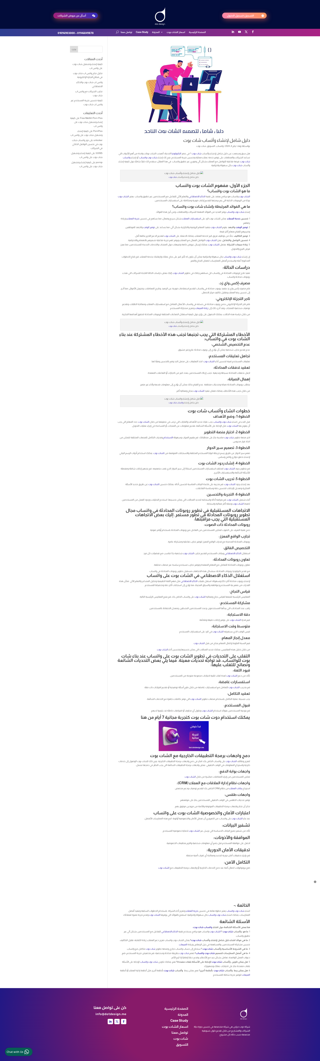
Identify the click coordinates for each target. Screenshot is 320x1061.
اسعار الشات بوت (176, 32)
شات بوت (201, 146)
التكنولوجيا (176, 153)
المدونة (156, 32)
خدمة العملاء (233, 218)
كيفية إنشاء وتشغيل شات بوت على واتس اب (86, 122)
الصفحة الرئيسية (197, 32)
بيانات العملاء (235, 788)
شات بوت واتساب (148, 157)
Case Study (142, 32)
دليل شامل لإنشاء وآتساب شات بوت (216, 140)
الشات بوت (244, 196)
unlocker (98, 140)
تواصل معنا (126, 32)
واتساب (220, 146)
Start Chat (34, 1033)
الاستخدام (168, 437)
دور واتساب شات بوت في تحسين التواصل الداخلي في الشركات (87, 144)
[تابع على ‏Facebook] (253, 31)
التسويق (211, 146)
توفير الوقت (242, 227)
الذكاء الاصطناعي (197, 196)
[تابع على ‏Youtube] (239, 31)
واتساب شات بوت (176, 402)
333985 (99, 153)
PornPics (97, 131)
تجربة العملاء (133, 218)
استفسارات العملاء (191, 218)
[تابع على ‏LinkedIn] (233, 31)
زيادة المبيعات (201, 308)
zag (239, 146)
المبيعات (183, 944)
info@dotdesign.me (111, 1014)
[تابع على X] (246, 31)
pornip (99, 162)
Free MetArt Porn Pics (91, 118)
